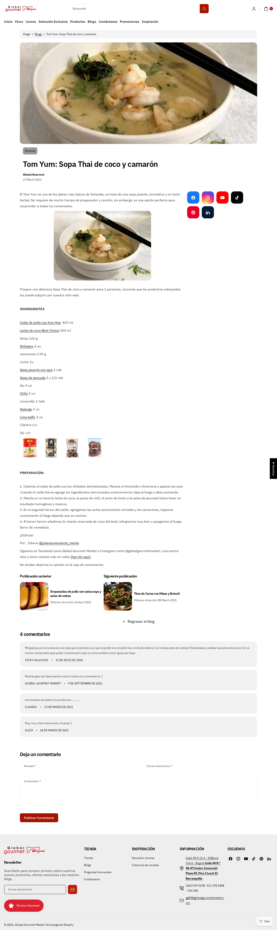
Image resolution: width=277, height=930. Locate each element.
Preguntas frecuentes (98, 872)
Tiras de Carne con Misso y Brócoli (157, 593)
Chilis (24, 393)
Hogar (26, 34)
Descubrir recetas (143, 858)
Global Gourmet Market (30, 925)
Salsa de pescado (33, 378)
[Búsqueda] (204, 8)
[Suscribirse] (72, 889)
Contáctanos (92, 879)
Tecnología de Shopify (59, 925)
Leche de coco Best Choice (39, 330)
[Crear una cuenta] (254, 9)
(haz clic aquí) (81, 557)
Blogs (38, 34)
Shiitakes (26, 346)
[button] (268, 9)
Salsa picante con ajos (36, 370)
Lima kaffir (27, 417)
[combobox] (138, 8)
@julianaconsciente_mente (59, 543)
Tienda (88, 858)
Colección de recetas (145, 865)
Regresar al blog (141, 621)
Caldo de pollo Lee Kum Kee (40, 322)
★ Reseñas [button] (273, 469)
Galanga (26, 409)
